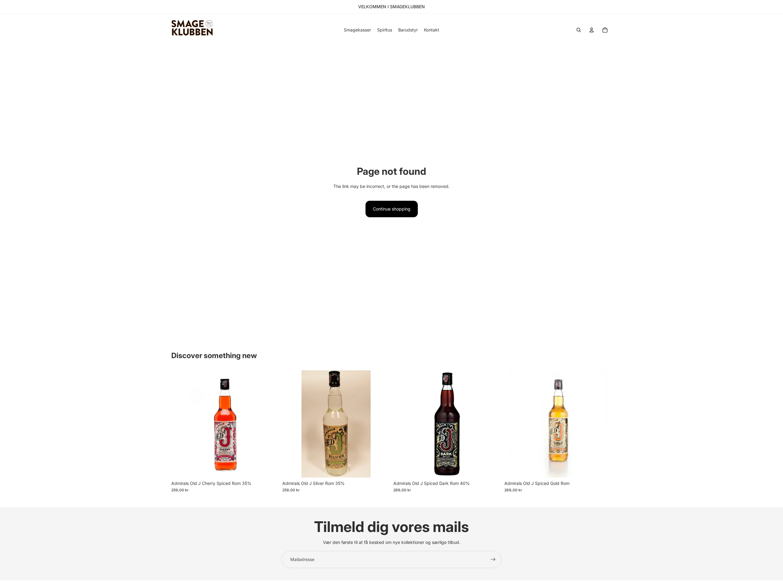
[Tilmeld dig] (493, 559)
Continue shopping (391, 208)
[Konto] (591, 30)
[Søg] (578, 30)
